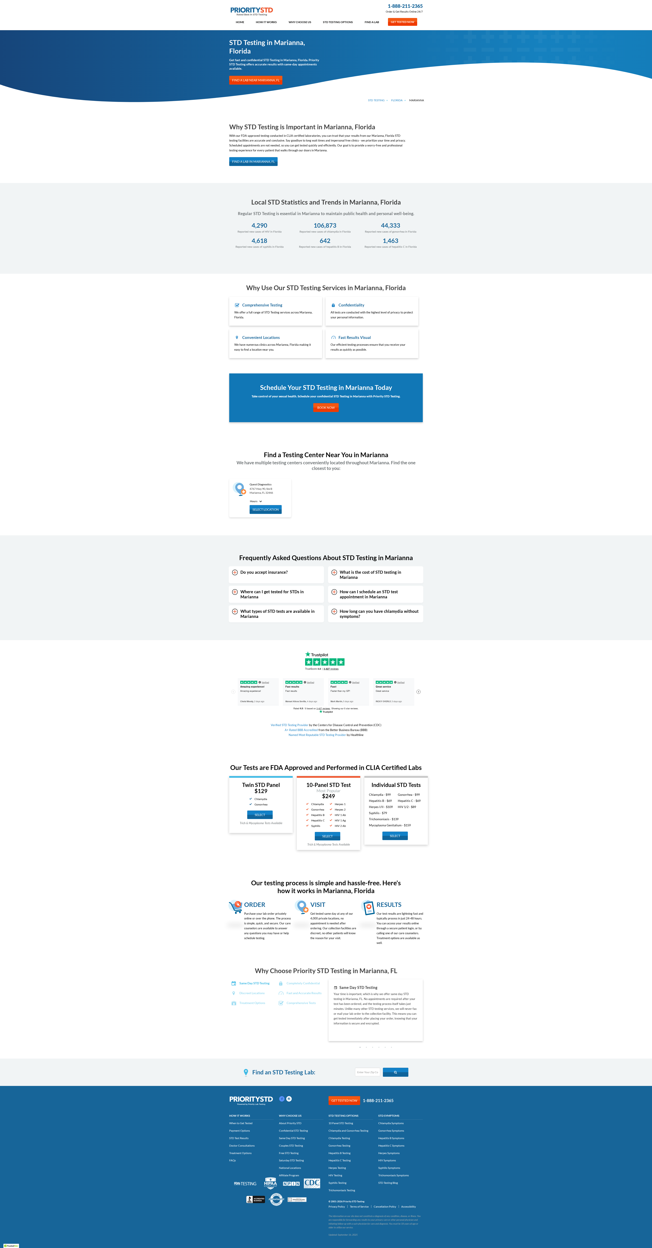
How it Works (266, 22)
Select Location (265, 509)
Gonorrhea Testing (339, 1145)
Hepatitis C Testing (340, 1160)
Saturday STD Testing (291, 1160)
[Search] (395, 1072)
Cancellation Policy (385, 1206)
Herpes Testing (337, 1167)
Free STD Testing (288, 1153)
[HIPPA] (270, 1183)
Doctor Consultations (242, 1145)
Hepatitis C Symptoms (391, 1145)
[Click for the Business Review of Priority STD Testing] (255, 1199)
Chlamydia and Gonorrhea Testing (348, 1130)
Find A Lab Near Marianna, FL (255, 80)
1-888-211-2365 (405, 6)
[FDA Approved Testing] (245, 1183)
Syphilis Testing (337, 1182)
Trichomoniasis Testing (342, 1190)
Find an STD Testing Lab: (283, 1072)
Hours (254, 501)
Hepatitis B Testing (339, 1153)
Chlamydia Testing (339, 1138)
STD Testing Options (338, 22)
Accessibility (408, 1206)
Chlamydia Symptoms (391, 1123)
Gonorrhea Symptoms (391, 1130)
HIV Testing (335, 1175)
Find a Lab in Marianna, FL (253, 161)
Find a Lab (372, 22)
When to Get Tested (240, 1123)
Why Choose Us (300, 22)
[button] (366, 1047)
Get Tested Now (402, 21)
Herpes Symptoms (389, 1153)
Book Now (326, 407)
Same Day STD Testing (292, 1138)
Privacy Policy (337, 1206)
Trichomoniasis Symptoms (393, 1175)
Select (260, 815)
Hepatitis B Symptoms (391, 1138)
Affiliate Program (289, 1175)
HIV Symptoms (387, 1160)
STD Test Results (239, 1138)
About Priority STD (290, 1123)
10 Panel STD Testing (341, 1123)
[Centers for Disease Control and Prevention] (312, 1183)
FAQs (232, 1160)
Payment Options (239, 1130)
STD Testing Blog (388, 1182)
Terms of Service (359, 1206)
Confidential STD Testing (293, 1130)
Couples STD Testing (291, 1145)
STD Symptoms (388, 1115)
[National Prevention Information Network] (291, 1183)
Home (240, 22)
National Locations (290, 1167)
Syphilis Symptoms (389, 1167)
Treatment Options (240, 1153)
